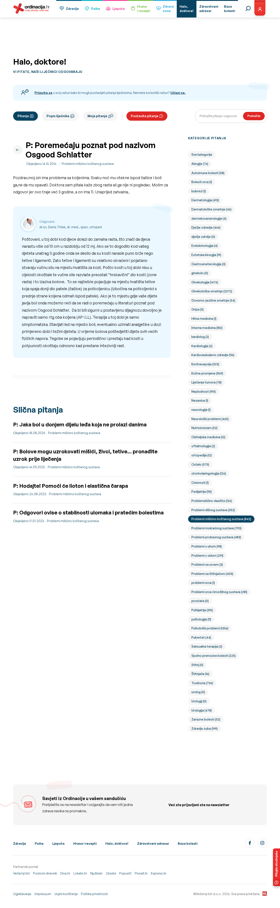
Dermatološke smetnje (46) (211, 209)
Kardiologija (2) (201, 346)
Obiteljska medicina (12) (208, 437)
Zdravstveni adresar (153, 843)
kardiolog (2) (200, 337)
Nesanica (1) (199, 400)
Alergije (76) (199, 164)
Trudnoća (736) (202, 683)
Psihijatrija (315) (202, 610)
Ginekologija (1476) (204, 282)
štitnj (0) (197, 665)
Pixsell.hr (141, 873)
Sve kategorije (201, 154)
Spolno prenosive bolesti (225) (213, 655)
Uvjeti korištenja (66, 894)
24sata (111, 873)
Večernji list (21, 873)
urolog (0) (198, 692)
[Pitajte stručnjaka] (276, 867)
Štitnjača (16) (200, 674)
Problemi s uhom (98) (206, 546)
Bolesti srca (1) (201, 182)
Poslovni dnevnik (45, 873)
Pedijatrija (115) (201, 491)
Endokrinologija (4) (204, 245)
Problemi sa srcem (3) (207, 564)
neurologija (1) (201, 410)
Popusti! (125, 873)
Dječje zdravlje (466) (205, 227)
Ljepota (118, 9)
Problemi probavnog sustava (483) (216, 537)
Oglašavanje (22, 894)
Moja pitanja (97, 116)
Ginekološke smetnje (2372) (211, 291)
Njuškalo (96, 873)
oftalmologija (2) (203, 446)
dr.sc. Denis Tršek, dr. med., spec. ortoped (70, 227)
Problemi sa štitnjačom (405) (212, 574)
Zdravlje (72, 9)
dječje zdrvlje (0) (203, 236)
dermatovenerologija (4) (208, 218)
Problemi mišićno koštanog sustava (88, 164)
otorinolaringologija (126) (208, 473)
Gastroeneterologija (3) (208, 264)
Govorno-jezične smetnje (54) (213, 300)
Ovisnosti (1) (200, 482)
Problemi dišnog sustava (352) (213, 510)
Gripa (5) (197, 309)
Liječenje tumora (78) (206, 382)
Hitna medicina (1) (203, 318)
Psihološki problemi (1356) (209, 628)
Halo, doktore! (116, 843)
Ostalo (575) (200, 464)
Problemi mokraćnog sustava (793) (216, 528)
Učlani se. (178, 93)
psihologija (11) (201, 619)
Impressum (43, 894)
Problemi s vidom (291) (207, 555)
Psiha (95, 9)
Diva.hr (65, 873)
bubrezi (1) (198, 191)
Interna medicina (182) (206, 328)
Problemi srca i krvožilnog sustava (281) (219, 592)
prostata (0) (200, 601)
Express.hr (158, 873)
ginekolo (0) (199, 273)
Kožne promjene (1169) (207, 373)
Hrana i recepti (85, 843)
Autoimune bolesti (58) (207, 173)
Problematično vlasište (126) (211, 501)
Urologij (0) (198, 701)
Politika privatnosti (94, 894)
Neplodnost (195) (203, 391)
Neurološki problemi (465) (210, 419)
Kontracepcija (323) (205, 364)
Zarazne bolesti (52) (205, 719)
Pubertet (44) (201, 637)
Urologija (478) (201, 710)
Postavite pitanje (144, 116)
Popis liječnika (58, 116)
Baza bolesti (188, 843)
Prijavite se (43, 93)
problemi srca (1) (203, 583)
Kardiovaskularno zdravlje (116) (212, 355)
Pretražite (253, 116)
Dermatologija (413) (205, 200)
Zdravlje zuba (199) (204, 728)
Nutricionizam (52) (204, 428)
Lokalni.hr (80, 873)
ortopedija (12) (201, 455)
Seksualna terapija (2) (206, 646)
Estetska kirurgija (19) (206, 255)
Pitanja (23, 116)
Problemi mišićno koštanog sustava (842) (221, 519)
